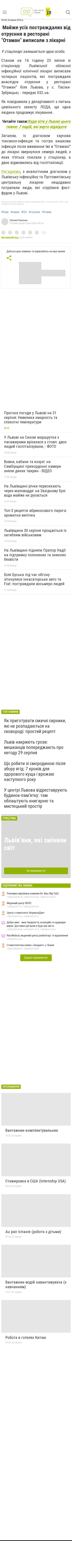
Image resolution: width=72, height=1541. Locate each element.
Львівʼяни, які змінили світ (35, 844)
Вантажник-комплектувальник (31, 1130)
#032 (24, 212)
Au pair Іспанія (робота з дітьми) (33, 1231)
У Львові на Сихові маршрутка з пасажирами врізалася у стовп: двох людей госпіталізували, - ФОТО (35, 442)
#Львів (5, 212)
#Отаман (46, 212)
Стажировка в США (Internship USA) (35, 1181)
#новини (15, 212)
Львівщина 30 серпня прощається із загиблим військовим (35, 532)
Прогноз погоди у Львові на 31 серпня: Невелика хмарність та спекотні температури (30, 417)
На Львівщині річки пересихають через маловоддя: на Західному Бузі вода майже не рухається (34, 491)
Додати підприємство (36, 957)
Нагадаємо (10, 171)
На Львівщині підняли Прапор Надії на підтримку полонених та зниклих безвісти (35, 555)
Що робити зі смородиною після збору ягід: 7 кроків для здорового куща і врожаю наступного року (34, 771)
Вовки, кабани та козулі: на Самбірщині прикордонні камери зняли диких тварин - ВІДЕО (32, 466)
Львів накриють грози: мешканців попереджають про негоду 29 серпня (33, 747)
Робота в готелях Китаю (25, 1337)
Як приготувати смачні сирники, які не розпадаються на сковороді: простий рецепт (35, 726)
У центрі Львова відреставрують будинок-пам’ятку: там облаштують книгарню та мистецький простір (35, 798)
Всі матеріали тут (36, 870)
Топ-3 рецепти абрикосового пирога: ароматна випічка (35, 513)
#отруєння (34, 212)
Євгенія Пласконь (19, 220)
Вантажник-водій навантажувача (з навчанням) (35, 1284)
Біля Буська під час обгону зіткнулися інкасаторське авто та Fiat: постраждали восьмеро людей (34, 579)
